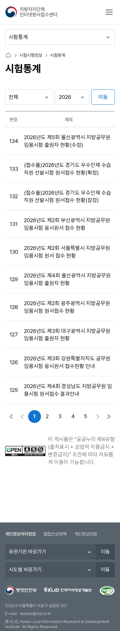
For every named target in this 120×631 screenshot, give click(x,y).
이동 (103, 97)
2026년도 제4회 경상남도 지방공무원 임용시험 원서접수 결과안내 (68, 390)
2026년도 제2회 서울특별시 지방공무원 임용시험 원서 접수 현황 (67, 252)
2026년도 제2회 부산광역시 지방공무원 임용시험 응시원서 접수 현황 (67, 224)
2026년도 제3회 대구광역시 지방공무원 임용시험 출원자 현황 (67, 335)
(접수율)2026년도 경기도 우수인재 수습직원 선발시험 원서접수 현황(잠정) (67, 197)
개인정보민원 (85, 534)
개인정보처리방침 (20, 534)
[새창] (107, 591)
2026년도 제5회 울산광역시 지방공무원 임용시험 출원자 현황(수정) (67, 141)
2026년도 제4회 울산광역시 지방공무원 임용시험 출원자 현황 (67, 279)
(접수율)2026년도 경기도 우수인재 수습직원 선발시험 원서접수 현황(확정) (67, 169)
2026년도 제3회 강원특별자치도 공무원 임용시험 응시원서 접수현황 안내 (67, 362)
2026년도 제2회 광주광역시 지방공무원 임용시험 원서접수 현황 (67, 307)
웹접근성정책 (55, 534)
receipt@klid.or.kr (35, 613)
